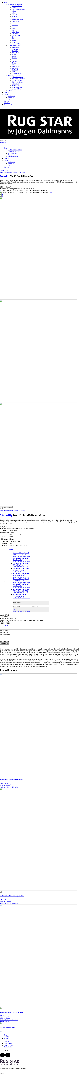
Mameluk (14, 58)
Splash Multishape (17, 77)
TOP (6, 170)
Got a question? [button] (5, 625)
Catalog (6, 92)
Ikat (13, 65)
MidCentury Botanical (18, 9)
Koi (13, 37)
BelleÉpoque (15, 66)
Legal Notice (8, 1043)
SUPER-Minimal (17, 6)
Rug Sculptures (12, 153)
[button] (5, 622)
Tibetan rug (11, 96)
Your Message (4, 641)
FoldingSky (15, 32)
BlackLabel (15, 47)
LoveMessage (16, 35)
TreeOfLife (15, 70)
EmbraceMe (15, 84)
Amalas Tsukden (17, 80)
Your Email (4, 632)
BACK (2, 170)
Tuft (9, 99)
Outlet (9, 90)
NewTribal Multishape (18, 78)
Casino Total (15, 7)
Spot (13, 30)
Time (13, 71)
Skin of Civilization (17, 82)
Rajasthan (15, 61)
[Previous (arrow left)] (1, 1073)
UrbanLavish (16, 49)
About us (6, 94)
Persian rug (11, 97)
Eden (13, 28)
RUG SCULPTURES (14, 75)
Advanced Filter (16, 44)
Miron (13, 39)
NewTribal (15, 51)
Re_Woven (15, 25)
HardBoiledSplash (17, 19)
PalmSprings (15, 16)
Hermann (14, 40)
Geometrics (15, 33)
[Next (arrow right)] (2, 1073)
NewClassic (15, 52)
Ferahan (14, 54)
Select (11, 549)
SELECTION (8, 104)
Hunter (14, 63)
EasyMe (14, 14)
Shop (5, 2)
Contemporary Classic (14, 45)
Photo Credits (8, 1047)
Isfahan (14, 56)
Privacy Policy (8, 1045)
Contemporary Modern (15, 4)
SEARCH (7, 103)
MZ (13, 23)
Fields (13, 42)
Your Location (5, 634)
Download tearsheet (6, 507)
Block (13, 13)
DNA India (15, 68)
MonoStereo (15, 21)
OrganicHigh (16, 85)
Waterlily (14, 18)
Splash (14, 11)
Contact (6, 101)
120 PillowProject (17, 87)
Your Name (4, 630)
